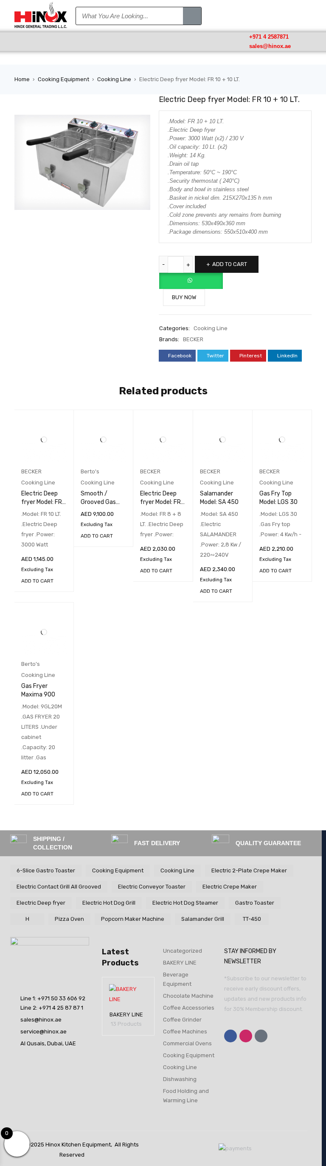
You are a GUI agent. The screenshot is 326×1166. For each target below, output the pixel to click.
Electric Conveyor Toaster (151, 886)
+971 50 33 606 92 (61, 998)
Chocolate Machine (188, 996)
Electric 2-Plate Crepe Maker (249, 870)
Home (22, 79)
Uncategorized (182, 951)
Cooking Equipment (63, 79)
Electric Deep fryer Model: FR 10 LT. (41, 502)
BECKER (193, 339)
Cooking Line (114, 79)
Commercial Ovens (187, 1043)
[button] (40, 41)
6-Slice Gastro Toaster (46, 870)
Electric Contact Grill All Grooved (59, 886)
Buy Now (184, 297)
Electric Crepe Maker (229, 886)
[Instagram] (245, 1036)
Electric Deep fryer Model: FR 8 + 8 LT (160, 502)
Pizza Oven (69, 919)
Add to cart (229, 264)
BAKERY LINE (126, 1014)
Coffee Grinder (182, 1019)
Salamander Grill (202, 919)
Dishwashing (180, 1079)
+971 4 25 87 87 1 (61, 1008)
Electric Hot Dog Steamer (185, 903)
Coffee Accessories (188, 1008)
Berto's (90, 471)
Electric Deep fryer (41, 903)
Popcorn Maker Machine (132, 919)
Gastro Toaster (254, 903)
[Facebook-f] (230, 1036)
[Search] (192, 16)
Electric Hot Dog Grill (108, 903)
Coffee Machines (185, 1031)
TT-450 (252, 919)
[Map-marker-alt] (261, 1036)
